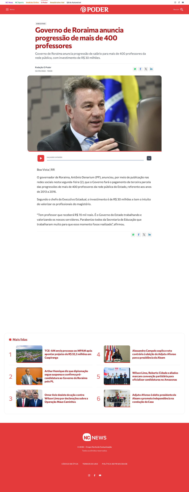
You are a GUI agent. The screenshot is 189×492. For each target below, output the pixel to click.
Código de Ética (70, 464)
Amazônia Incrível (57, 2)
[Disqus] (94, 282)
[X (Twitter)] (146, 69)
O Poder (44, 2)
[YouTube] (183, 2)
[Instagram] (175, 2)
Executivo (40, 24)
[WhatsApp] (135, 69)
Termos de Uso (90, 464)
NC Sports (19, 2)
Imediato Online (32, 2)
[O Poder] (94, 9)
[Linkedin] (151, 69)
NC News (9, 2)
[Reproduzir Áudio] (41, 158)
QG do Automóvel (74, 2)
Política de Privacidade (114, 464)
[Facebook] (179, 2)
